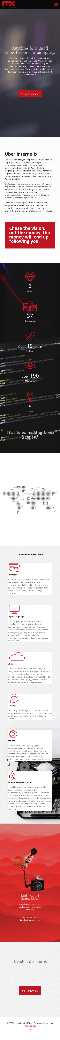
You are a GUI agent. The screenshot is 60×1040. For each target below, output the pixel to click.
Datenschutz (30, 1026)
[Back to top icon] (54, 1034)
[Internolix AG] (9, 4)
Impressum (48, 1023)
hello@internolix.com (31, 920)
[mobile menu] (56, 4)
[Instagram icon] (30, 1029)
